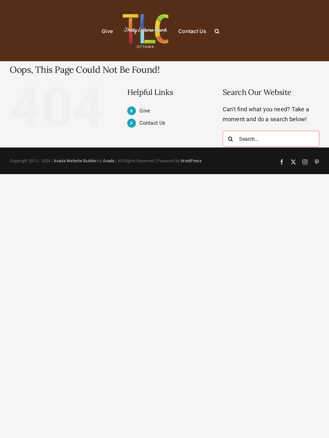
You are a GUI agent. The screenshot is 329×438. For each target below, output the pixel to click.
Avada (108, 160)
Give (144, 111)
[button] (217, 30)
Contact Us (152, 123)
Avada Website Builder (75, 160)
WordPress (191, 160)
